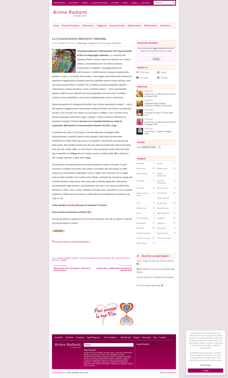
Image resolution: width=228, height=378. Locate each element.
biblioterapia (123, 362)
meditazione (115, 364)
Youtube (164, 78)
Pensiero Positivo (70, 25)
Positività (160, 218)
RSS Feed (144, 72)
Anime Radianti (58, 373)
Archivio (138, 147)
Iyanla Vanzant (163, 198)
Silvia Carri (161, 228)
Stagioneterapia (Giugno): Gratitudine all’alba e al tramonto (158, 104)
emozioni (118, 258)
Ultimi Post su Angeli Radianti (155, 256)
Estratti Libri (116, 43)
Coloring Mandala (76, 205)
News (125, 3)
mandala (63, 260)
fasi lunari (101, 354)
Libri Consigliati (111, 354)
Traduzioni (126, 358)
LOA (138, 203)
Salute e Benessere (117, 356)
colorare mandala (63, 258)
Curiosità (115, 3)
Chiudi (205, 370)
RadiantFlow (171, 373)
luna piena (94, 358)
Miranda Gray (162, 208)
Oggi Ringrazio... (164, 213)
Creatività (91, 43)
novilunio (92, 366)
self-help (121, 354)
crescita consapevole (87, 258)
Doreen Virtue (163, 188)
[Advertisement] (83, 252)
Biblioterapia (150, 25)
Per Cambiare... (143, 218)
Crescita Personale (99, 3)
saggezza (123, 364)
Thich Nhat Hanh (164, 238)
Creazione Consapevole (92, 360)
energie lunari (109, 353)
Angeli (84, 3)
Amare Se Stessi (108, 360)
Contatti (162, 337)
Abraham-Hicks (89, 364)
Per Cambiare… (111, 337)
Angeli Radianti (142, 344)
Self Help (140, 228)
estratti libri (114, 362)
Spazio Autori (134, 25)
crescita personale (103, 258)
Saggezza (101, 25)
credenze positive (115, 358)
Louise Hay (161, 203)
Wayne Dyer (141, 243)
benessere (87, 362)
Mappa (134, 3)
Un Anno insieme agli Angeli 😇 (149, 285)
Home (56, 25)
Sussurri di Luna (117, 25)
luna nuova (105, 356)
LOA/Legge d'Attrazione (100, 362)
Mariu (63, 43)
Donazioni (146, 3)
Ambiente (140, 163)
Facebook (144, 78)
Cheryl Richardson (162, 174)
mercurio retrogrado (103, 364)
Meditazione (141, 208)
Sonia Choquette (143, 233)
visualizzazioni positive (92, 356)
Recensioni (73, 3)
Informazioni (205, 365)
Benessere (88, 25)
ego (112, 258)
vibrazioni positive (121, 360)
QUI (89, 212)
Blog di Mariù (59, 3)
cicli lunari (93, 354)
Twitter (163, 72)
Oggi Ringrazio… (94, 337)
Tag (154, 337)
